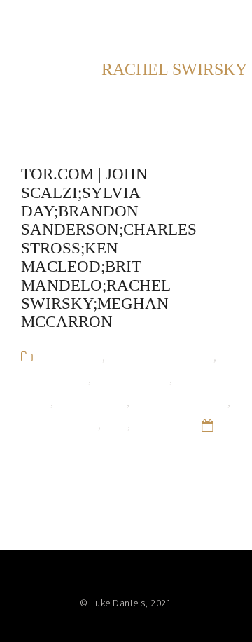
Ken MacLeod (91, 401)
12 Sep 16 (46, 446)
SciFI (115, 424)
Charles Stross (131, 378)
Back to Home (192, 21)
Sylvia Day (159, 424)
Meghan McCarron (179, 401)
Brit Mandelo (54, 378)
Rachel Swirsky (59, 424)
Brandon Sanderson (161, 356)
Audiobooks (71, 356)
